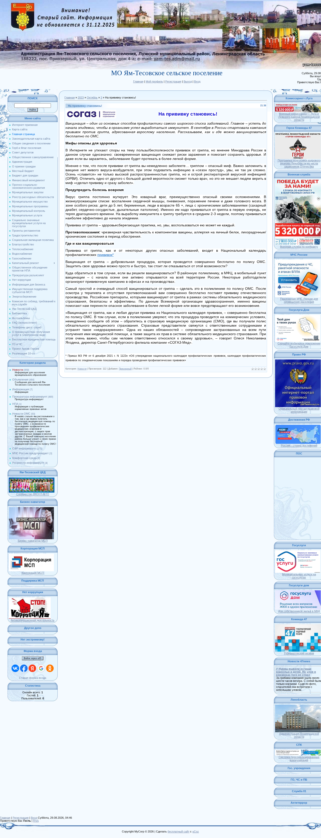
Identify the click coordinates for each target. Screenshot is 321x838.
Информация (20, 389)
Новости (17, 369)
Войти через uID (32, 658)
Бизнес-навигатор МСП (33, 540)
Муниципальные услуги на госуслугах (299, 576)
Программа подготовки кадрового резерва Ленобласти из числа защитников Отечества (299, 163)
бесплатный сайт (178, 831)
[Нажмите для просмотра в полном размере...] (91, 111)
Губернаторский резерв (299, 653)
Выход (188, 81)
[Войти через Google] (41, 668)
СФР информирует (24, 448)
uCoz (195, 831)
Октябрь (92, 97)
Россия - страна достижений (299, 445)
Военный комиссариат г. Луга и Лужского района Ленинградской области (299, 116)
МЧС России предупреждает (30, 453)
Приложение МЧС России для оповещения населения (299, 300)
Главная (138, 81)
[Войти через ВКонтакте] (15, 668)
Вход (197, 81)
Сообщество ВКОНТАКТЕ (32, 494)
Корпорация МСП (33, 572)
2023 (81, 97)
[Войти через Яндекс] (32, 668)
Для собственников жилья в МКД (299, 611)
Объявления (20, 379)
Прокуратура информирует (29, 396)
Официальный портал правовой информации (299, 410)
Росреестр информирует (28, 462)
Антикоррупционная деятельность (32, 620)
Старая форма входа (32, 677)
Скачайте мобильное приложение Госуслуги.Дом (299, 345)
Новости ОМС (21, 413)
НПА (15, 403)
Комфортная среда (24, 457)
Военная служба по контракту (299, 246)
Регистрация (173, 81)
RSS (36, 820)
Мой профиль (154, 81)
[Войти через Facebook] (24, 668)
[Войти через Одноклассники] (50, 668)
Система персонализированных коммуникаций (299, 759)
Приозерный (125, 368)
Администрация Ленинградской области (299, 735)
